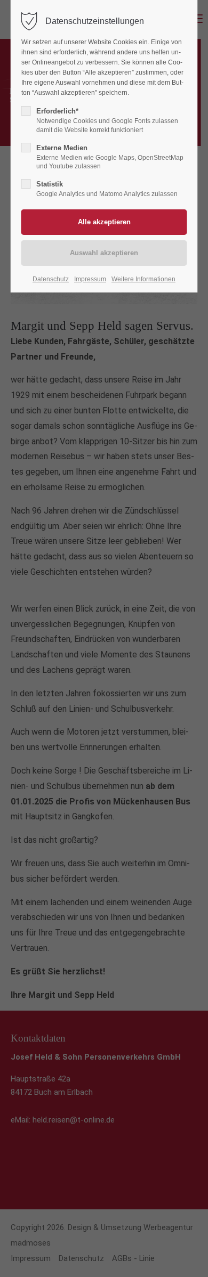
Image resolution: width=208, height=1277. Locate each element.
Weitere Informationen (143, 279)
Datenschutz (51, 279)
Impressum (90, 279)
